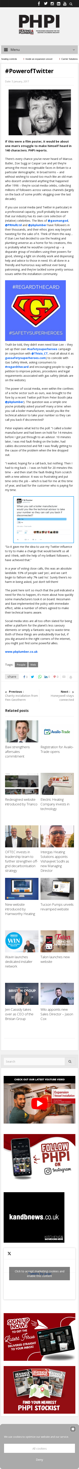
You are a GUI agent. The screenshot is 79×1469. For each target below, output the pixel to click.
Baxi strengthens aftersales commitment (17, 752)
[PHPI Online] (39, 24)
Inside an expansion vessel (30, 59)
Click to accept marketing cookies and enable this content (39, 1273)
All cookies (39, 1448)
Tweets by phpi (39, 1273)
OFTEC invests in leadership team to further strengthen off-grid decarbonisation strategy (21, 861)
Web (33, 664)
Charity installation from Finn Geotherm (21, 695)
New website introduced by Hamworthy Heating (20, 909)
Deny (39, 1459)
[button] (73, 1429)
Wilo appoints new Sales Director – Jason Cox (57, 1014)
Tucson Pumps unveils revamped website (57, 906)
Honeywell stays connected (62, 695)
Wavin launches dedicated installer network (18, 961)
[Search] (70, 1061)
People (21, 664)
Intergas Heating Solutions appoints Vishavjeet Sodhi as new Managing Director (55, 861)
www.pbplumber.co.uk (21, 652)
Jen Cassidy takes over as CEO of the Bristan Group (19, 1014)
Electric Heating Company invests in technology (55, 804)
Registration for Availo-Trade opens (57, 749)
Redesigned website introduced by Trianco (21, 801)
